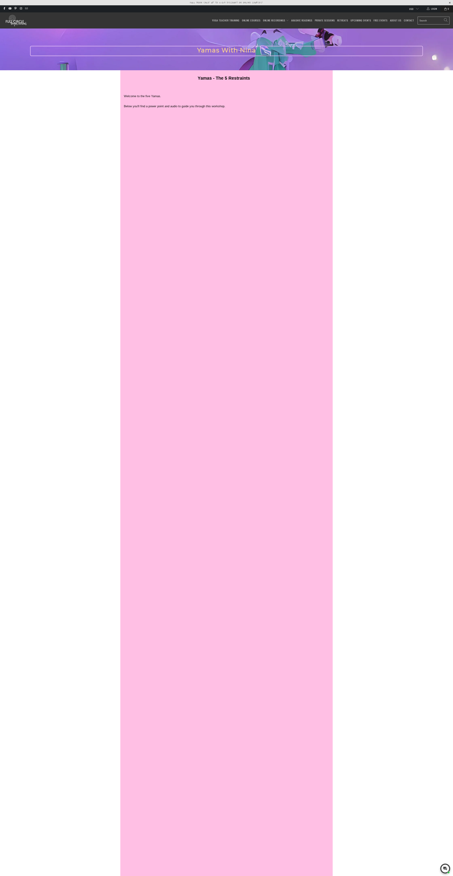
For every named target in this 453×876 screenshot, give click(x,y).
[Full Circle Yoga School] (16, 20)
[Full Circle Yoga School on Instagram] (20, 9)
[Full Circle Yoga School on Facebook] (4, 9)
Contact (409, 20)
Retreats (342, 20)
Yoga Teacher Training (225, 20)
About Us (395, 20)
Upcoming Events (361, 20)
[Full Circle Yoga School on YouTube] (9, 9)
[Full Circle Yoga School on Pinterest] (15, 9)
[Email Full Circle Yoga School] (26, 9)
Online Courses (251, 20)
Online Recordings (274, 20)
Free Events (381, 20)
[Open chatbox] (445, 869)
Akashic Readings (301, 20)
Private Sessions (325, 20)
